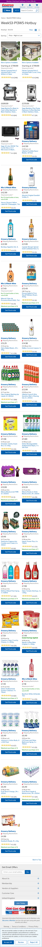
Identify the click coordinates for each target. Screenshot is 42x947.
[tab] (21, 878)
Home (3, 18)
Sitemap (6, 926)
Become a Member (9, 920)
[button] (37, 10)
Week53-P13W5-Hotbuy (14, 18)
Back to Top (37, 860)
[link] (10, 60)
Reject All (34, 942)
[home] (8, 5)
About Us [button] (5, 878)
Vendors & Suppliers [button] (10, 888)
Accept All (8, 942)
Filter (31, 30)
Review (21, 942)
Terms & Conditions (19, 926)
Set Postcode (31, 159)
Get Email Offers (10, 867)
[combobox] (16, 10)
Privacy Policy (33, 926)
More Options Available (9, 62)
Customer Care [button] (8, 893)
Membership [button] (7, 883)
